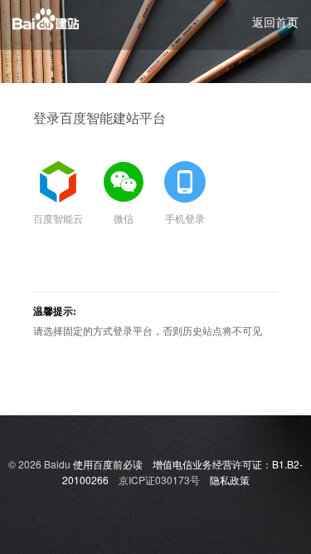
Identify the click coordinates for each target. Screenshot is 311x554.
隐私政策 (230, 480)
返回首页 (275, 21)
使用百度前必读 (108, 464)
